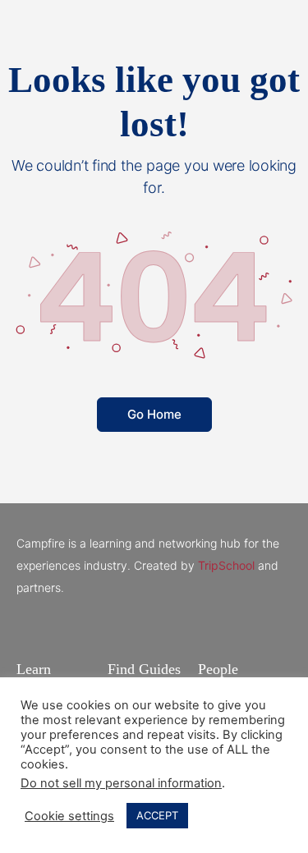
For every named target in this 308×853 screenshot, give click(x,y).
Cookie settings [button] (69, 816)
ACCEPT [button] (157, 815)
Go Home (154, 414)
